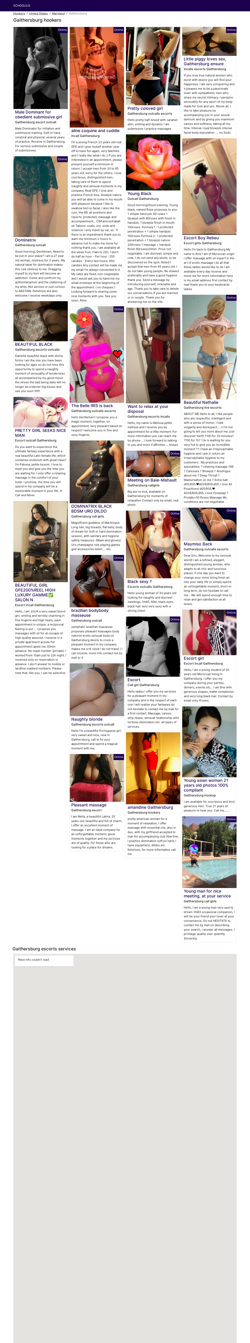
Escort (134, 679)
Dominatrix (25, 240)
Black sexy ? (140, 581)
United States (38, 13)
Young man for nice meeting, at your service (207, 893)
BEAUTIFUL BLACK (34, 344)
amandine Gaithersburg (150, 807)
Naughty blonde (87, 719)
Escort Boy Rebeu (201, 237)
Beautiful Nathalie (201, 402)
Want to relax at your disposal (148, 409)
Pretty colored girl (145, 108)
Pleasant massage (88, 804)
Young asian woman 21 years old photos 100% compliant (206, 785)
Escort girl (194, 658)
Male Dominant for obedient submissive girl (38, 114)
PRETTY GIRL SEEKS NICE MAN (40, 433)
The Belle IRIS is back (92, 405)
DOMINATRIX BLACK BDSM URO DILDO (91, 509)
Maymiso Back (198, 543)
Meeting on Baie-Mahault (152, 480)
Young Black (140, 193)
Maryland (58, 13)
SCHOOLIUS (21, 5)
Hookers (19, 13)
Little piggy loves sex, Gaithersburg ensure (205, 61)
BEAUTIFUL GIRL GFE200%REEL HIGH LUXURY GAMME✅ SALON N (35, 592)
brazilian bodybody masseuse (90, 613)
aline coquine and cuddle (95, 130)
